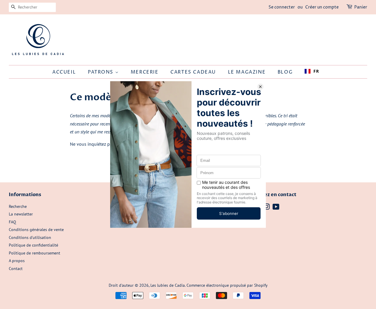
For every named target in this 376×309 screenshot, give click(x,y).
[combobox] (312, 71)
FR (316, 71)
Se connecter (281, 7)
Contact (16, 268)
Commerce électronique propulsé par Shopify (227, 285)
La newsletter (21, 214)
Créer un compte (322, 7)
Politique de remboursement (34, 253)
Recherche (18, 206)
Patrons (101, 72)
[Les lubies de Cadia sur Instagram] (266, 207)
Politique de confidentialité (33, 245)
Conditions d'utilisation (30, 237)
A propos (17, 260)
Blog (285, 72)
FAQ (12, 222)
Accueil (64, 72)
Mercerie (145, 72)
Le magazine (247, 72)
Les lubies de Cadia (167, 285)
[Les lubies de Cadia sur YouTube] (276, 207)
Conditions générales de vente (36, 229)
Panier (360, 7)
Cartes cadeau (193, 72)
